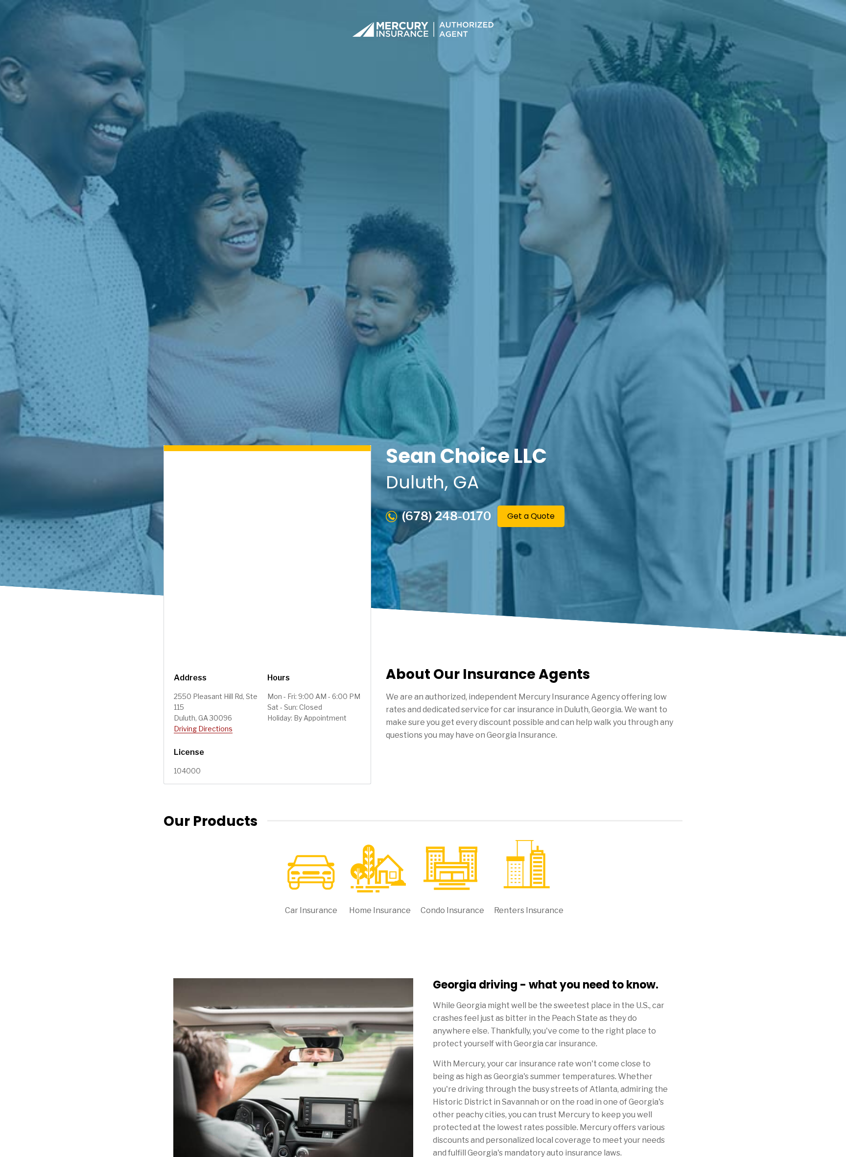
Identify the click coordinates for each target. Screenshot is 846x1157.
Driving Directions (203, 728)
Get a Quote (531, 516)
